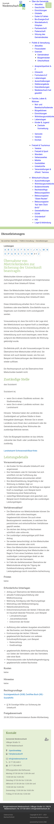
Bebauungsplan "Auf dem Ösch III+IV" (42, 204)
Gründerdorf (40, 216)
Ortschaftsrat (43, 61)
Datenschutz (8, 815)
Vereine (38, 137)
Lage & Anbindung (43, 222)
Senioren (38, 134)
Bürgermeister (43, 58)
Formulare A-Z (41, 75)
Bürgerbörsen (40, 110)
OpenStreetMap (15, 751)
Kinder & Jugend (42, 122)
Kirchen (38, 140)
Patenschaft (40, 31)
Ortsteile (38, 13)
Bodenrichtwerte (42, 187)
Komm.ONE (42, 822)
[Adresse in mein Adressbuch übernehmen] (46, 739)
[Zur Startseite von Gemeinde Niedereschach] (14, 5)
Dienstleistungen (42, 87)
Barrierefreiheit (9, 817)
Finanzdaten (40, 49)
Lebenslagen (40, 78)
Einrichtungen (41, 10)
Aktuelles (39, 4)
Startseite (14, 241)
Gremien (38, 52)
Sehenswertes (41, 157)
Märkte (38, 160)
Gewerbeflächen (42, 210)
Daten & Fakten (41, 16)
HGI (36, 219)
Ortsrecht (39, 72)
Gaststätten (40, 163)
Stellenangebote (42, 84)
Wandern (39, 154)
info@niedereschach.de (18, 759)
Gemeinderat (43, 55)
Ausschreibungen (42, 81)
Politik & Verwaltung (41, 43)
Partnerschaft (41, 28)
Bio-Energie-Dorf (42, 19)
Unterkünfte (40, 166)
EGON (37, 213)
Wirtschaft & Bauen (40, 178)
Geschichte (39, 7)
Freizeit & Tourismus (41, 145)
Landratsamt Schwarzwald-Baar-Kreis (20, 451)
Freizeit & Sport (41, 151)
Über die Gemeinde (40, 1)
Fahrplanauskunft (16, 754)
